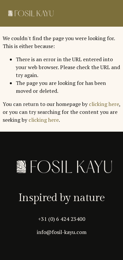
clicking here (104, 104)
